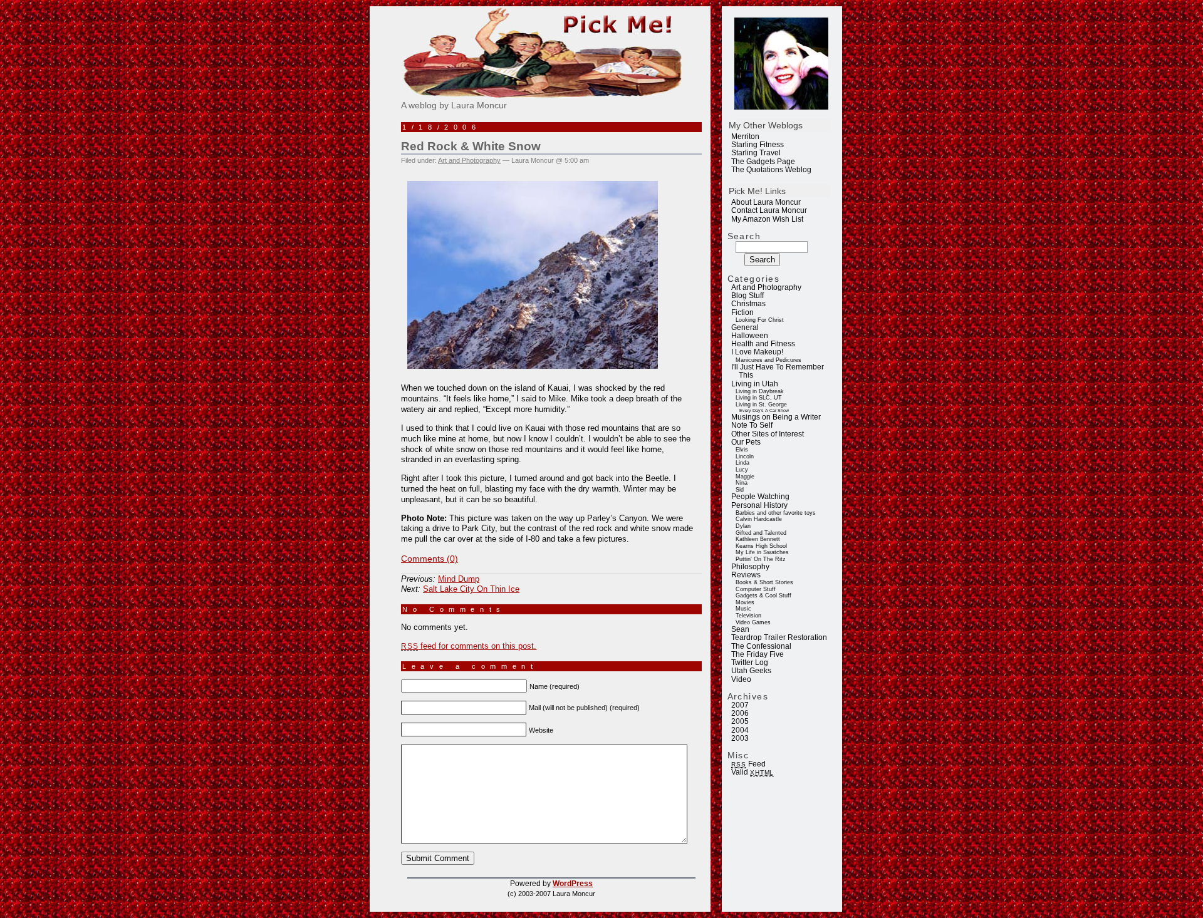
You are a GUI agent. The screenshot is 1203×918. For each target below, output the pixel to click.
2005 (740, 721)
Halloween (749, 335)
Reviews (746, 575)
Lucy (742, 470)
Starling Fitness (757, 144)
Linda (742, 463)
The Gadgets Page (763, 161)
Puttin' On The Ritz (761, 559)
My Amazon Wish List (767, 219)
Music (743, 609)
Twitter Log (749, 662)
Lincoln (745, 456)
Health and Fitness (763, 344)
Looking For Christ (760, 320)
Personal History (759, 505)
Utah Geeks (751, 670)
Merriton (745, 136)
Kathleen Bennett (758, 539)
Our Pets (746, 442)
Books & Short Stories (764, 582)
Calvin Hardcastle (759, 519)
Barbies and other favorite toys (776, 513)
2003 (740, 738)
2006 (740, 713)
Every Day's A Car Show (764, 410)
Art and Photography (766, 287)
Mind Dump (458, 579)
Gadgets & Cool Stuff (763, 595)
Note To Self (752, 425)
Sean (740, 629)
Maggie (745, 476)
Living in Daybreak (760, 391)
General (745, 327)
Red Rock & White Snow (471, 146)
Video (741, 679)
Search (744, 236)
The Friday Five (757, 654)
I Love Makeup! (757, 352)
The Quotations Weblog (771, 169)
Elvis (742, 449)
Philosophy (750, 566)
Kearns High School (761, 546)
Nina (741, 483)
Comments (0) (429, 559)
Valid (752, 772)
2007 (740, 705)
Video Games (753, 622)
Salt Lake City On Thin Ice (471, 589)
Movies (745, 602)
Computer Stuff (756, 589)
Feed (748, 764)
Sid (740, 490)
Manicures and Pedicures (768, 360)
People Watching (760, 496)
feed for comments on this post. (468, 646)
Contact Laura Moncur (769, 210)
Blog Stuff (747, 295)
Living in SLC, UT (759, 398)
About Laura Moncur (766, 202)
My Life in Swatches (762, 552)
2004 (740, 730)
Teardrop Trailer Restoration (779, 637)
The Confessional (761, 646)
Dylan (743, 526)
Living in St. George (761, 404)
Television (748, 615)
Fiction (742, 312)
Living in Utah (754, 384)
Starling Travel (756, 153)
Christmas (748, 303)
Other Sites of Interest (767, 434)
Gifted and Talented (761, 533)
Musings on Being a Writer (776, 417)
